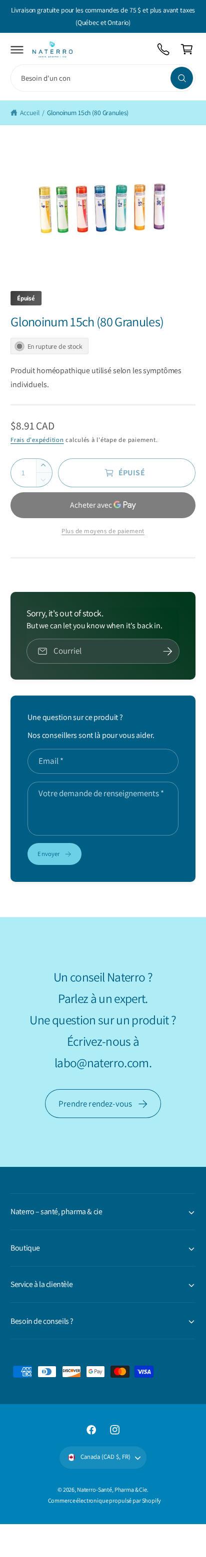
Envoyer (49, 853)
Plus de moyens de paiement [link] (103, 531)
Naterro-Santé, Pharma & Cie (112, 1489)
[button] (17, 49)
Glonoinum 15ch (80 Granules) (87, 112)
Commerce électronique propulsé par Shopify (104, 1500)
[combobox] (103, 78)
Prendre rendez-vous (95, 1103)
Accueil (29, 112)
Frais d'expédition (37, 439)
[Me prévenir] (168, 651)
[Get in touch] (164, 49)
